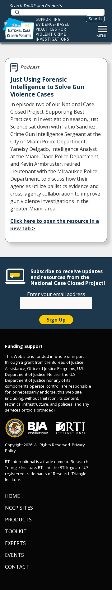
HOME (12, 496)
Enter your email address (56, 294)
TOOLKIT (16, 531)
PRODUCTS (18, 519)
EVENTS (14, 555)
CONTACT (17, 566)
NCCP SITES (19, 507)
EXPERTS (15, 543)
